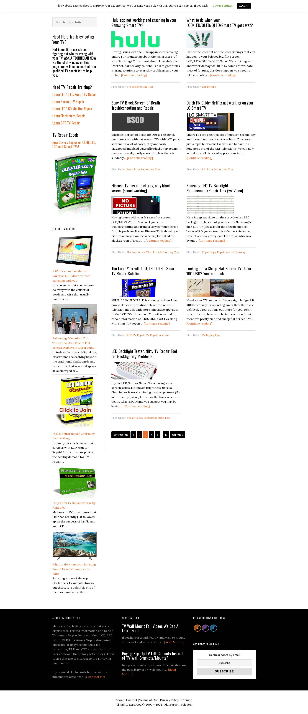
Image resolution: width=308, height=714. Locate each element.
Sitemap (186, 700)
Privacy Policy (169, 700)
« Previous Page (121, 435)
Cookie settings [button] (223, 5)
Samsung (240, 252)
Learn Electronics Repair (68, 115)
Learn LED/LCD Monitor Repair (72, 108)
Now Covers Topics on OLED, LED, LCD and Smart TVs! (74, 144)
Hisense (131, 252)
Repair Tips (209, 86)
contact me (96, 677)
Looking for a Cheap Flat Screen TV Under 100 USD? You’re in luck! (218, 271)
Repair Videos (225, 252)
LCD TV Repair (136, 335)
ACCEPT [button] (244, 5)
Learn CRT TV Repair (66, 123)
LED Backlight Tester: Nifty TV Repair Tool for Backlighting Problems (144, 353)
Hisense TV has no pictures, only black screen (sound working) (141, 188)
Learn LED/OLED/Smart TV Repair (74, 94)
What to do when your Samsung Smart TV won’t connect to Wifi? (74, 569)
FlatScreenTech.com (178, 704)
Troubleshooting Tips (140, 86)
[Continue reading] (134, 75)
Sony (129, 169)
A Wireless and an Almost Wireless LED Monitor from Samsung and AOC (71, 275)
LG (204, 169)
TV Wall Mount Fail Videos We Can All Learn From (151, 628)
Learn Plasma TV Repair (68, 101)
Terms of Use (148, 700)
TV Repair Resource (158, 335)
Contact (131, 700)
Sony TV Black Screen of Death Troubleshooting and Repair (135, 105)
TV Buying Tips (211, 335)
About (120, 700)
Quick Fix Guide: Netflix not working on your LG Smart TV (219, 105)
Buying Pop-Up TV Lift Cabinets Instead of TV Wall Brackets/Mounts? (152, 655)
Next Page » (177, 435)
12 (167, 435)
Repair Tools (134, 417)
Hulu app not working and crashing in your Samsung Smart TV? (143, 22)
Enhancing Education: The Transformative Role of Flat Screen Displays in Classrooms (73, 342)
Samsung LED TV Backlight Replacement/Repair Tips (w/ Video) (214, 188)
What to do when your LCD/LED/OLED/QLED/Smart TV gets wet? (219, 22)
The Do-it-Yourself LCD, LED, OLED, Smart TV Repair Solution (143, 271)
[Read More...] (174, 642)
